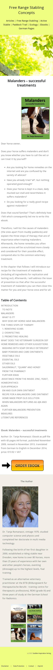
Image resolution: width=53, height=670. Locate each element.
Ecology (34, 24)
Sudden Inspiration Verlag (42, 653)
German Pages (26, 28)
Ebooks (44, 24)
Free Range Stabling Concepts (26, 10)
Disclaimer (5, 666)
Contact (31, 666)
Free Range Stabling (27, 20)
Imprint (40, 666)
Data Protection (18, 666)
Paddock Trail (20, 24)
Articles (10, 20)
